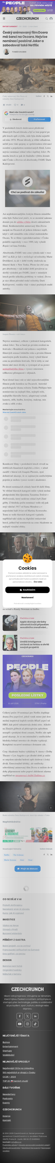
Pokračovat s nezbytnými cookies (27, 603)
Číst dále (38, 582)
